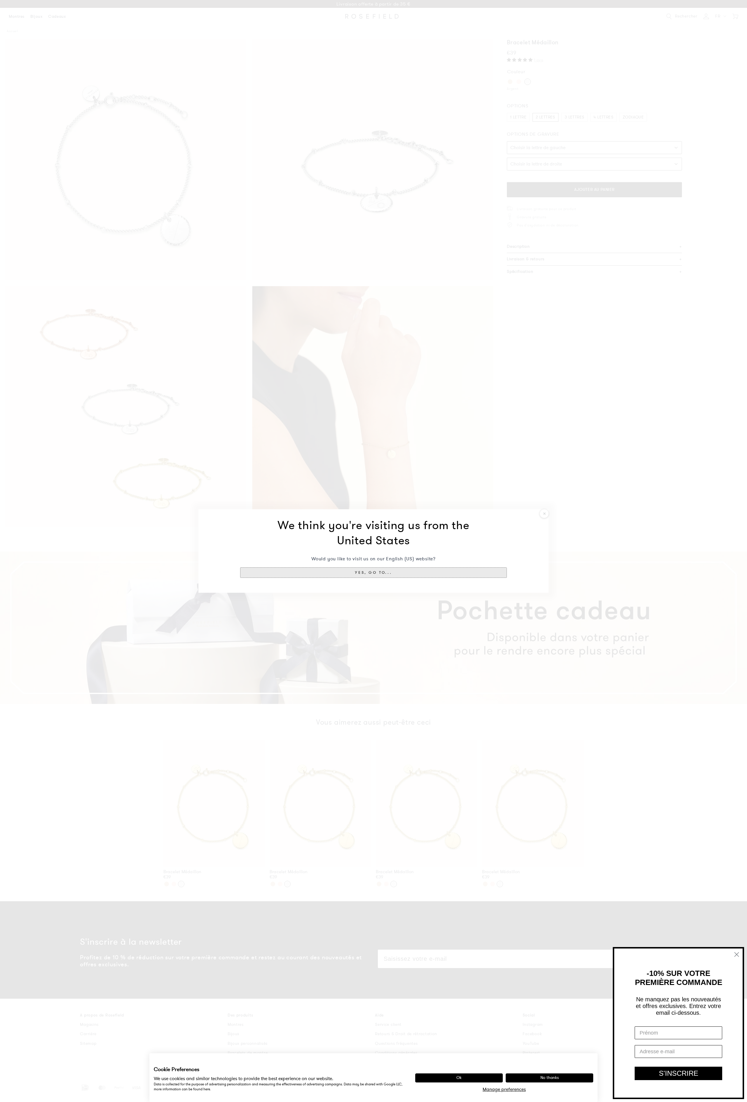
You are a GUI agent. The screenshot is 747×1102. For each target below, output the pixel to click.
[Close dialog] (737, 954)
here (206, 1089)
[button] (373, 573)
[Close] (544, 513)
